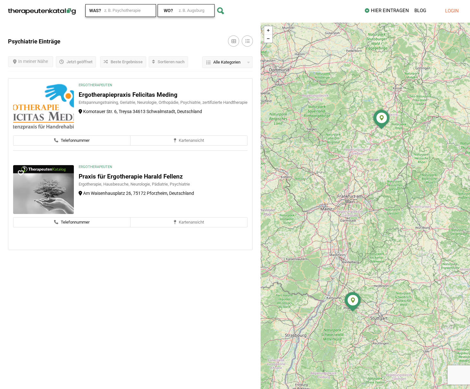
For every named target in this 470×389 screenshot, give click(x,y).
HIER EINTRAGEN (390, 10)
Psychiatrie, (191, 102)
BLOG (420, 10)
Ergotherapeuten (95, 85)
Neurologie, (148, 102)
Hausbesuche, (116, 184)
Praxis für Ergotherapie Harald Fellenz (131, 176)
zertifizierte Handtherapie (224, 102)
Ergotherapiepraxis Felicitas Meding (128, 94)
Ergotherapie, (91, 184)
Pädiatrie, (161, 184)
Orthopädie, (169, 102)
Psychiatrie (180, 184)
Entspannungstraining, (99, 102)
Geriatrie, (128, 102)
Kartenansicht (191, 140)
